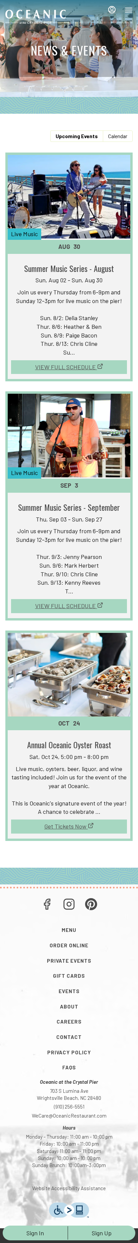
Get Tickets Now (65, 826)
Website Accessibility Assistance (69, 1188)
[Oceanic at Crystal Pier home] (35, 17)
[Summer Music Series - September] (69, 494)
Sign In (35, 1233)
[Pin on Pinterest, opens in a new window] (91, 905)
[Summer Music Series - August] (69, 255)
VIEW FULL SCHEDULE (65, 367)
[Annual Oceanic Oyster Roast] (69, 724)
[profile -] (112, 10)
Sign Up (102, 1233)
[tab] (76, 136)
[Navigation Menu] (128, 10)
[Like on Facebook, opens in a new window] (47, 905)
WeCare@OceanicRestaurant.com (69, 1116)
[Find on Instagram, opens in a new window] (69, 905)
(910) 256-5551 (69, 1107)
